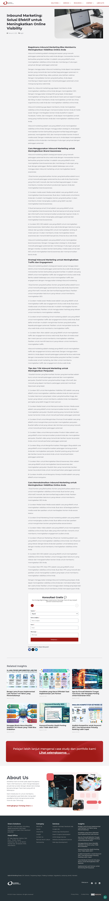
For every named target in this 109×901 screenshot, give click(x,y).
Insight (21, 33)
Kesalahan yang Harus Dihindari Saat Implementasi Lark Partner (54, 693)
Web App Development (59, 842)
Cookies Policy (85, 894)
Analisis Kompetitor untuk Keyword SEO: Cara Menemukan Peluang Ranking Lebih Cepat (86, 727)
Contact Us (39, 837)
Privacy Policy (75, 894)
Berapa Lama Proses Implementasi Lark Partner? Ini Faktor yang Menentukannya (21, 694)
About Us (39, 826)
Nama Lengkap (35, 617)
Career (38, 829)
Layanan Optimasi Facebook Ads (62, 826)
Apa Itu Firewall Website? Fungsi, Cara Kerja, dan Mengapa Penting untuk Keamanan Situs (85, 694)
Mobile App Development (60, 832)
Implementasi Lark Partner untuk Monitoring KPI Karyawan (89, 867)
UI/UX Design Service (59, 837)
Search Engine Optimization (61, 834)
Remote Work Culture (43, 839)
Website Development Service (62, 839)
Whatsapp (33, 631)
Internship (39, 832)
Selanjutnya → (54, 639)
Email (32, 624)
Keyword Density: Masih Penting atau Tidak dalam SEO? (52, 726)
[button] (59, 3)
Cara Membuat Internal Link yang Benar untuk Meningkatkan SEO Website (88, 861)
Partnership (40, 842)
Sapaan (33, 611)
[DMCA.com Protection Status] (96, 894)
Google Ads (56, 829)
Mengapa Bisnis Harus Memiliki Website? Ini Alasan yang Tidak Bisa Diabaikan (21, 727)
